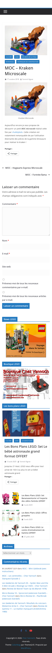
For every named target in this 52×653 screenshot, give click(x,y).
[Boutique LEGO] (26, 384)
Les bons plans (27, 441)
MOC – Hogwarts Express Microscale (23, 167)
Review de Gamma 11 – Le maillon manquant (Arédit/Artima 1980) (24, 609)
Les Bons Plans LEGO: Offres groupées (34, 514)
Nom (5, 240)
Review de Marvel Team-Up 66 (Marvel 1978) (27, 588)
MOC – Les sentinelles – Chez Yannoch (19, 575)
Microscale (10, 62)
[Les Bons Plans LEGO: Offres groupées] (10, 516)
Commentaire (10, 204)
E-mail (6, 253)
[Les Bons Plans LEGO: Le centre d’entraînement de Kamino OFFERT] (10, 532)
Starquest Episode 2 (11, 578)
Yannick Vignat (27, 79)
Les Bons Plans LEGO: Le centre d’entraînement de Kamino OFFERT (33, 530)
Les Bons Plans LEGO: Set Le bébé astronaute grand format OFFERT (26, 451)
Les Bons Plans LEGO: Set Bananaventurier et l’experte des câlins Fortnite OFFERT (34, 498)
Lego (17, 57)
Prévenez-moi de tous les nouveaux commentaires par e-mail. (20, 285)
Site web (6, 266)
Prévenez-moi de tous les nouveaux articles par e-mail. (24, 298)
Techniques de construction (27, 62)
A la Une (9, 57)
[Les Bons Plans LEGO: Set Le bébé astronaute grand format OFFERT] (26, 424)
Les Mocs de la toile (29, 57)
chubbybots (17, 132)
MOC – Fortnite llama (36, 174)
